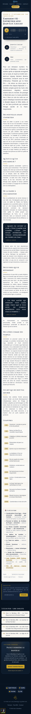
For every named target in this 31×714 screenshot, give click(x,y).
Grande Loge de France (9, 577)
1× (25, 34)
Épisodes (5, 4)
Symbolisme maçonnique (18, 574)
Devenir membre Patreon (15, 666)
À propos (19, 4)
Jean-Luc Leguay (16, 45)
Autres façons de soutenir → (15, 670)
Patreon (10, 705)
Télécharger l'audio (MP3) (12, 37)
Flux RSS (15, 705)
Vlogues (12, 4)
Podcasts (20, 577)
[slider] (18, 30)
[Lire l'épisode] (7, 30)
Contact (25, 4)
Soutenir (16, 6)
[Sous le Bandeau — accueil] (15, 1)
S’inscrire (23, 595)
